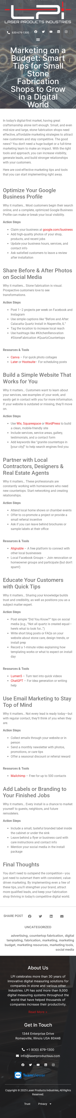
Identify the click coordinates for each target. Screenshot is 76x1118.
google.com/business (58, 229)
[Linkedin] (59, 32)
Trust (27, 1103)
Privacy (42, 1103)
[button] (29, 916)
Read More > (38, 1012)
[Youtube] (51, 32)
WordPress (52, 423)
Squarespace (32, 423)
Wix (19, 423)
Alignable (17, 548)
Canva (15, 357)
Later (14, 362)
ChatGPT (17, 681)
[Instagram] (66, 32)
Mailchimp (18, 776)
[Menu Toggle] (38, 39)
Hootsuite (28, 362)
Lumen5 (16, 676)
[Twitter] (43, 32)
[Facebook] (36, 32)
